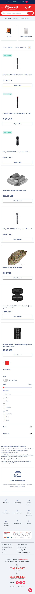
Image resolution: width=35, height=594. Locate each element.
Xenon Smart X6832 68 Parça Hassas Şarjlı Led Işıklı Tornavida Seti (17, 345)
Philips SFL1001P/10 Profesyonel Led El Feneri (17, 113)
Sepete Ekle (17, 85)
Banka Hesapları (6, 524)
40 (21, 47)
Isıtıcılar (9, 36)
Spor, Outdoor (25, 18)
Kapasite (6, 434)
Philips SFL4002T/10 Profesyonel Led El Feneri (17, 75)
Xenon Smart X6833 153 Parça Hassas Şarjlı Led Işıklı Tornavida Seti (17, 307)
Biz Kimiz (4, 549)
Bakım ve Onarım (17, 513)
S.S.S (4, 552)
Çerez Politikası (22, 547)
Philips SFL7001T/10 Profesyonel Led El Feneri (17, 152)
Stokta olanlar (13, 380)
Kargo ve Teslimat (29, 504)
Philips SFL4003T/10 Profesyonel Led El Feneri (17, 229)
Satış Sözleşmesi (22, 544)
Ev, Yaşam (15, 18)
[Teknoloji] (11, 8)
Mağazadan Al (17, 523)
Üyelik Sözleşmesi (7, 547)
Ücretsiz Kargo (7, 55)
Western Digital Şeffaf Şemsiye (12, 267)
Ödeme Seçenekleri (29, 514)
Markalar (29, 523)
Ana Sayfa (8, 18)
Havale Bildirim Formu (23, 552)
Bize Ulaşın (6, 502)
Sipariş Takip (17, 502)
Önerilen (10, 47)
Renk (5, 427)
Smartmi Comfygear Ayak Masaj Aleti (14, 190)
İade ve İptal (6, 513)
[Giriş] (26, 8)
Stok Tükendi (17, 201)
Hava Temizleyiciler (26, 36)
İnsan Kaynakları (22, 549)
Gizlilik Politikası (6, 544)
